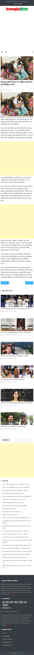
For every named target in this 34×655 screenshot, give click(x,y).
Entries (5, 636)
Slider (15, 334)
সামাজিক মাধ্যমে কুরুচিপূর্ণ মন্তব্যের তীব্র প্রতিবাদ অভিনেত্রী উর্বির (16, 403)
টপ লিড (15, 358)
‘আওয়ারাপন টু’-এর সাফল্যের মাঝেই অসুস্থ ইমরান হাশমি (15, 537)
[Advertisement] (17, 32)
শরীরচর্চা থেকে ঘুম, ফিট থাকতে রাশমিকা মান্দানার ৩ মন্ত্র (15, 557)
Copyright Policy (7, 642)
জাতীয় (7, 602)
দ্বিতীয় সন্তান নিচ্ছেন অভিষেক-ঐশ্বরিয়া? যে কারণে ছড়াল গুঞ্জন (16, 548)
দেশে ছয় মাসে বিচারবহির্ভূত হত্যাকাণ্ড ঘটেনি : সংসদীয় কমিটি (15, 332)
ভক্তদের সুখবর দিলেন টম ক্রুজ (9, 509)
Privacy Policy (6, 645)
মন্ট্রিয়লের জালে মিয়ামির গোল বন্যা (10, 515)
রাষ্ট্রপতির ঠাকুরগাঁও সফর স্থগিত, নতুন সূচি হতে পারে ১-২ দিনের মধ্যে (16, 567)
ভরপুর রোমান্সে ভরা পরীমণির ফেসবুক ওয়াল (29, 283)
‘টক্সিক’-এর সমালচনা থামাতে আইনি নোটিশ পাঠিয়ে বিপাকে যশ (16, 518)
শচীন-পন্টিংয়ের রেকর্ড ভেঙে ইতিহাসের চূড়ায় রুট (12, 379)
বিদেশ (11, 602)
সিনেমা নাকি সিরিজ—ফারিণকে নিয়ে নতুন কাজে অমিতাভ (14, 506)
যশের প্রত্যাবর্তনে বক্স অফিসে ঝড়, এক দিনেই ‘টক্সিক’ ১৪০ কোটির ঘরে (17, 562)
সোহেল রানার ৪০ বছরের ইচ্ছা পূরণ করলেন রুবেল (13, 426)
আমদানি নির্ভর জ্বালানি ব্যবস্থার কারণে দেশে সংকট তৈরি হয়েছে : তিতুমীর (16, 527)
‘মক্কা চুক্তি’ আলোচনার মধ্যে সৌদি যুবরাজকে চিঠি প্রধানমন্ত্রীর (15, 554)
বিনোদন (15, 428)
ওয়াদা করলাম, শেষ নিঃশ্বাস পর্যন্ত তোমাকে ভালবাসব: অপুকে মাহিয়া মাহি (6, 283)
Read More (12, 594)
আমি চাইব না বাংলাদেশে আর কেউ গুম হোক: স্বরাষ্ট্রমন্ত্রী (14, 534)
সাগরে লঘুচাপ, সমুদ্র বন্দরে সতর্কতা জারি (11, 512)
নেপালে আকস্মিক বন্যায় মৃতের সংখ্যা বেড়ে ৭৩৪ (13, 503)
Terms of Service (7, 639)
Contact (25, 1)
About (21, 1)
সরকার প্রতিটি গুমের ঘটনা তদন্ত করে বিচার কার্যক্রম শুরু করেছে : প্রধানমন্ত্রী (17, 522)
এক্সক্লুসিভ (21, 602)
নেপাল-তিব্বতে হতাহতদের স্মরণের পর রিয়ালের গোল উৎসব (15, 309)
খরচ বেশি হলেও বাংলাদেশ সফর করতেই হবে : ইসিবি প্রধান (15, 531)
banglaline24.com (19, 653)
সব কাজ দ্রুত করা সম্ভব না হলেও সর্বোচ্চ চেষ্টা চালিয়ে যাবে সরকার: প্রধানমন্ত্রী (17, 541)
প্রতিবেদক (15, 405)
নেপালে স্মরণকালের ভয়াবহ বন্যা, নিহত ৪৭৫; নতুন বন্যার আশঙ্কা (17, 551)
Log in (4, 633)
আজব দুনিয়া (5, 605)
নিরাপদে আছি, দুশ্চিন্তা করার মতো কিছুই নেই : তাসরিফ (14, 356)
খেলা (15, 311)
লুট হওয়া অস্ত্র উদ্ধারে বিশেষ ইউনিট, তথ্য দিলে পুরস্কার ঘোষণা (16, 545)
